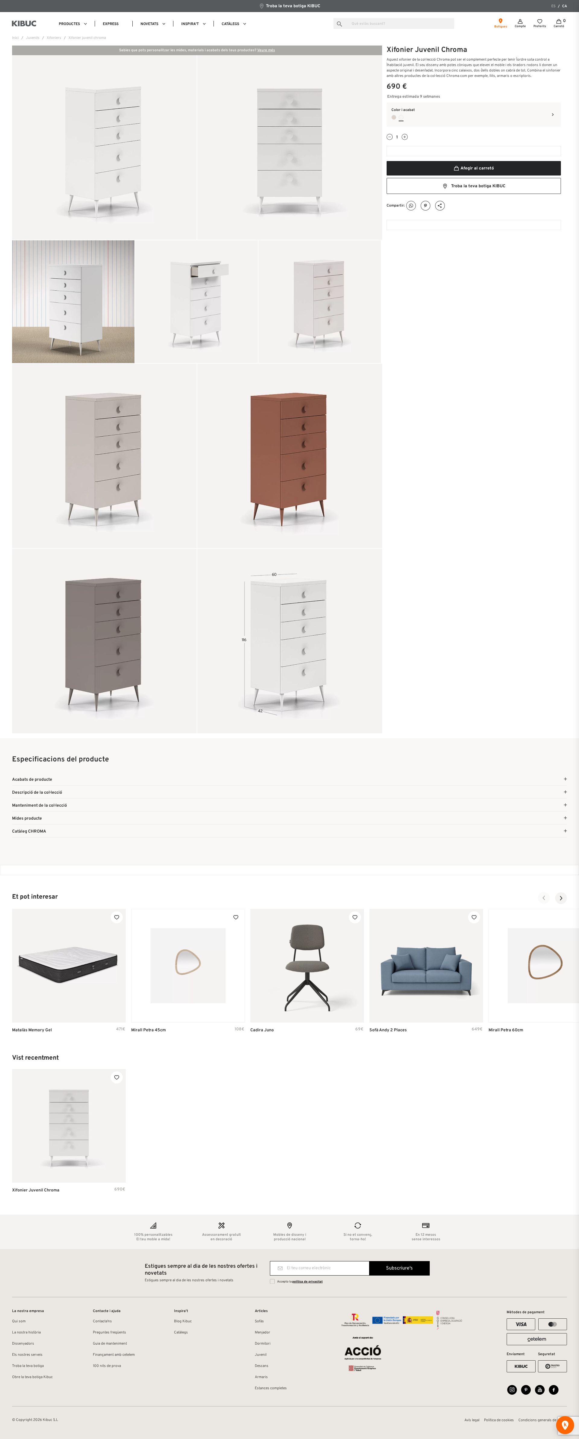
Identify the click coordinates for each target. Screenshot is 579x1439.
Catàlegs (181, 1332)
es (553, 6)
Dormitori (263, 1343)
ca (564, 6)
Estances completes (271, 1388)
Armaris (261, 1377)
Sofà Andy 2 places (388, 1030)
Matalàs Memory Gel (32, 1030)
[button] (544, 898)
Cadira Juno (262, 1030)
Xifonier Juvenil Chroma (35, 1190)
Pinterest (426, 206)
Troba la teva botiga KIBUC (292, 6)
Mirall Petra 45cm (148, 1030)
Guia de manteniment (110, 1343)
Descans (261, 1366)
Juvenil (261, 1354)
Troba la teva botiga (28, 1366)
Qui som (19, 1321)
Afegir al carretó (477, 168)
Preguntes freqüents (109, 1332)
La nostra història (26, 1332)
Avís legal (471, 1420)
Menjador (262, 1332)
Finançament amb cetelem (114, 1354)
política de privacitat (307, 1282)
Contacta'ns (102, 1321)
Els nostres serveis (27, 1354)
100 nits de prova (107, 1366)
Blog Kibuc (183, 1321)
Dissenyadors (23, 1343)
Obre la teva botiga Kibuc (32, 1377)
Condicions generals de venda (542, 1420)
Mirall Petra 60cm (506, 1030)
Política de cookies (499, 1420)
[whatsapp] (411, 206)
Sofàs (259, 1321)
